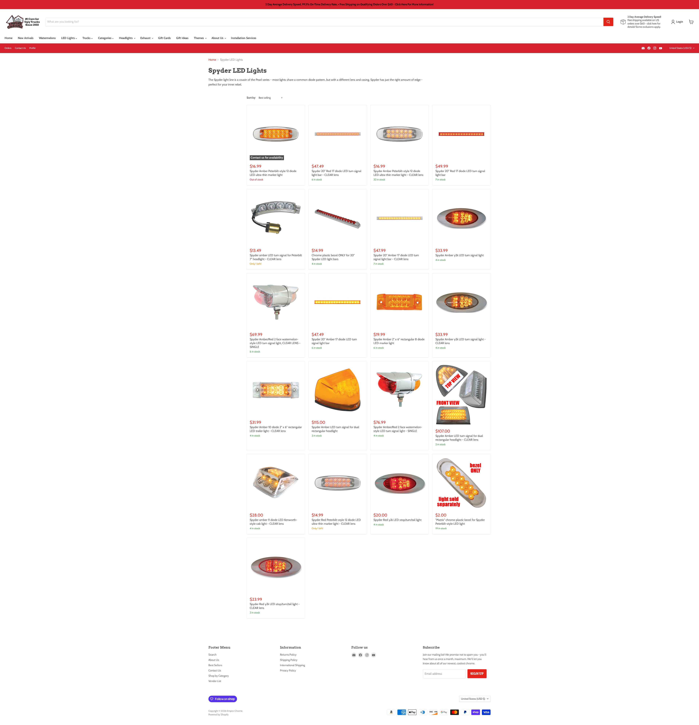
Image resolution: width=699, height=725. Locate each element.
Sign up (477, 673)
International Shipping (292, 665)
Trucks (86, 38)
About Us (218, 38)
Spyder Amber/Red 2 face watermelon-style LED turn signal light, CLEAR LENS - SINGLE (275, 343)
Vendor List (214, 681)
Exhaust (145, 38)
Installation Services (243, 38)
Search (212, 654)
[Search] (608, 22)
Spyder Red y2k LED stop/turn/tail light (397, 520)
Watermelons (47, 38)
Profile (32, 48)
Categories (105, 38)
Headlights (126, 38)
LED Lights (68, 38)
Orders (8, 48)
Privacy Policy (288, 670)
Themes (199, 38)
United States (680, 47)
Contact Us (20, 48)
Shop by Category (218, 675)
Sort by (251, 97)
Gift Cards (164, 38)
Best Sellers (215, 665)
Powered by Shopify (218, 714)
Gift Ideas (182, 38)
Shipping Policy (288, 660)
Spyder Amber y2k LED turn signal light (459, 255)
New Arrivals (25, 38)
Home (8, 38)
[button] (677, 22)
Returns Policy (288, 654)
